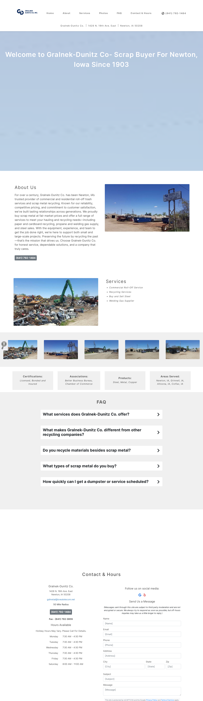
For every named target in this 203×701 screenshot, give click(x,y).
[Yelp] (144, 595)
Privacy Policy (151, 700)
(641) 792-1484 (175, 13)
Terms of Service (167, 700)
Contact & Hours (141, 13)
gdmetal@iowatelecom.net (61, 599)
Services (84, 13)
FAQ (119, 13)
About (66, 13)
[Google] (140, 595)
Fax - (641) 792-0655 (61, 619)
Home (50, 13)
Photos (103, 13)
